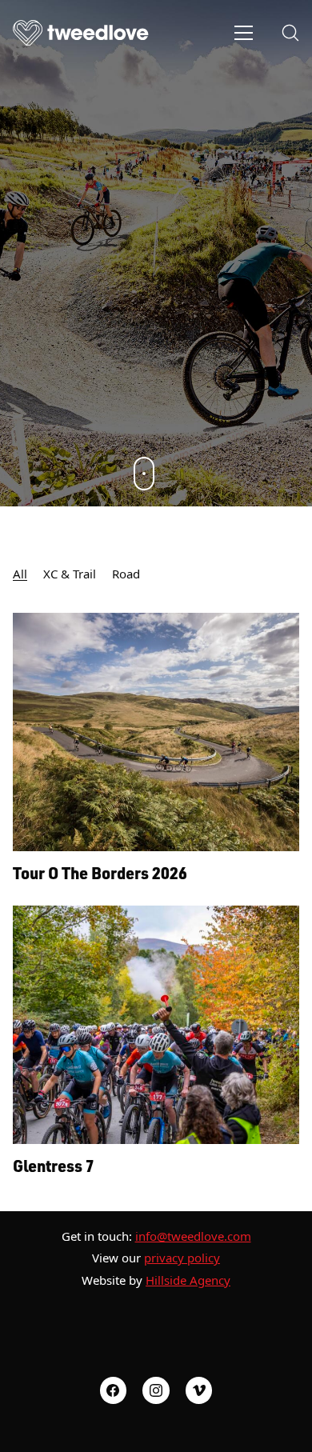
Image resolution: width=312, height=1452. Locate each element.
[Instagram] (156, 1390)
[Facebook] (113, 1390)
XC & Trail (69, 573)
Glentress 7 (53, 1165)
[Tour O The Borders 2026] (156, 732)
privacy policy (182, 1258)
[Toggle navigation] (244, 33)
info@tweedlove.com (193, 1236)
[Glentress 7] (156, 1025)
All (20, 573)
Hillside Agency (188, 1280)
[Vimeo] (199, 1390)
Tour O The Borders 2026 (100, 872)
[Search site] (290, 33)
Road (126, 573)
